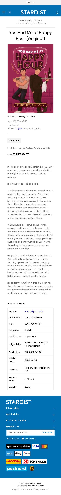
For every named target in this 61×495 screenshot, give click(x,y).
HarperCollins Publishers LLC (34, 148)
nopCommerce (35, 483)
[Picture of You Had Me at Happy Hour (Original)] (31, 78)
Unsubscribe (30, 439)
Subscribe (47, 432)
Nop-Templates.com (36, 485)
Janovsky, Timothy (25, 116)
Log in (19, 128)
